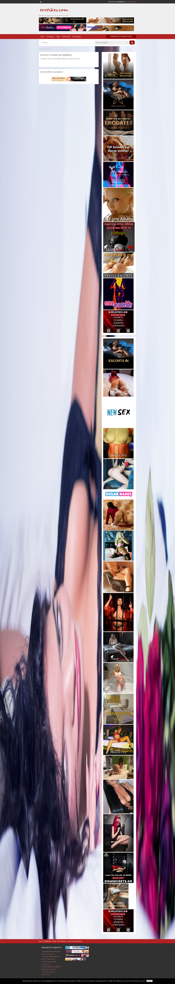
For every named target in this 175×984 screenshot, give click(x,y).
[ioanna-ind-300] (118, 693)
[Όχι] (172, 981)
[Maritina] (118, 529)
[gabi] (118, 631)
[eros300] (118, 309)
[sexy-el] (118, 396)
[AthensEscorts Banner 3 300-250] (118, 161)
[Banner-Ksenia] (118, 489)
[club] (118, 662)
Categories (47, 941)
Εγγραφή (127, 1)
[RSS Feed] (40, 1)
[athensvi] (118, 754)
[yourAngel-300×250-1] (118, 186)
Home (42, 36)
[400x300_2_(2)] (118, 332)
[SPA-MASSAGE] (118, 723)
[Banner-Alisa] (118, 458)
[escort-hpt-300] (118, 592)
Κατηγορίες (50, 36)
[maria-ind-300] (118, 560)
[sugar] (119, 498)
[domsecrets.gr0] (118, 882)
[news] (118, 427)
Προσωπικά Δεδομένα (75, 941)
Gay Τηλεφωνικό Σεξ (49, 961)
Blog (58, 36)
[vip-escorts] (118, 109)
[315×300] (119, 251)
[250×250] (116, 908)
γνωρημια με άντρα (49, 972)
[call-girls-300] (118, 221)
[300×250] (118, 78)
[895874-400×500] (118, 851)
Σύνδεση (133, 1)
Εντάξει (149, 981)
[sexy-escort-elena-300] (118, 778)
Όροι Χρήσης (77, 36)
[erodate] (118, 135)
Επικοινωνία (66, 36)
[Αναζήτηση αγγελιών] (132, 42)
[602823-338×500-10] (118, 813)
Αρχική (41, 49)
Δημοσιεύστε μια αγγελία (121, 36)
